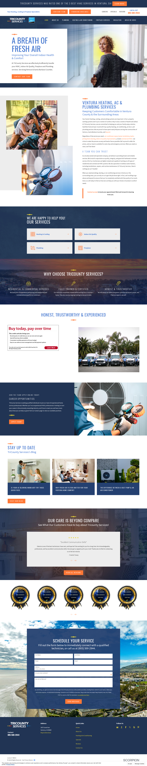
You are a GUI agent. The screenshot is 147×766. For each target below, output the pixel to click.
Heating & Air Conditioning (84, 736)
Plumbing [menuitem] (65, 20)
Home (78, 727)
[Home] (17, 20)
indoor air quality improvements (106, 139)
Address (37, 667)
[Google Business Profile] (117, 727)
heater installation (124, 136)
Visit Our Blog (16, 501)
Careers (105, 12)
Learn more (120, 4)
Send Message (73, 701)
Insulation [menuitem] (117, 20)
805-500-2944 (134, 12)
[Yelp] (134, 727)
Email (76, 661)
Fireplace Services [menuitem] (103, 20)
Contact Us (79, 748)
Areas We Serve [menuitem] (130, 20)
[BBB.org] (122, 727)
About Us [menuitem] (55, 20)
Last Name (77, 655)
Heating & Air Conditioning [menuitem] (82, 20)
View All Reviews (73, 572)
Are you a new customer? (41, 673)
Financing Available (80, 12)
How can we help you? (40, 679)
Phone (36, 661)
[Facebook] (126, 727)
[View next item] (75, 560)
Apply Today (16, 422)
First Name (38, 655)
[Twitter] (130, 727)
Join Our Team (59, 12)
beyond (108, 132)
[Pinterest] (138, 727)
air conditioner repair (111, 136)
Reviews (122, 12)
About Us (78, 731)
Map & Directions (46, 733)
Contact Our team (22, 76)
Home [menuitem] (46, 20)
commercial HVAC (126, 139)
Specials (114, 12)
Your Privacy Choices (27, 760)
